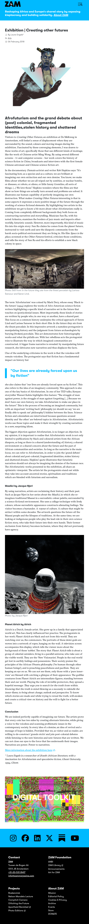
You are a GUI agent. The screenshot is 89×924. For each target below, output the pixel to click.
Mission (52, 893)
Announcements (56, 869)
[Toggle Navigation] (80, 4)
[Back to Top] (84, 919)
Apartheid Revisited (18, 907)
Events (51, 907)
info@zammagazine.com (21, 875)
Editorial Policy (56, 896)
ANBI (50, 861)
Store (51, 910)
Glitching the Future (18, 903)
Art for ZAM (54, 872)
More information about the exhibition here (28, 750)
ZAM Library (54, 865)
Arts (9, 38)
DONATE (52, 914)
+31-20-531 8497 (16, 872)
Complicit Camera (17, 900)
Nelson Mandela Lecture (20, 896)
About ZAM (61, 15)
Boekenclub (14, 893)
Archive (52, 903)
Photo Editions (15, 910)
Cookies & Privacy (57, 900)
